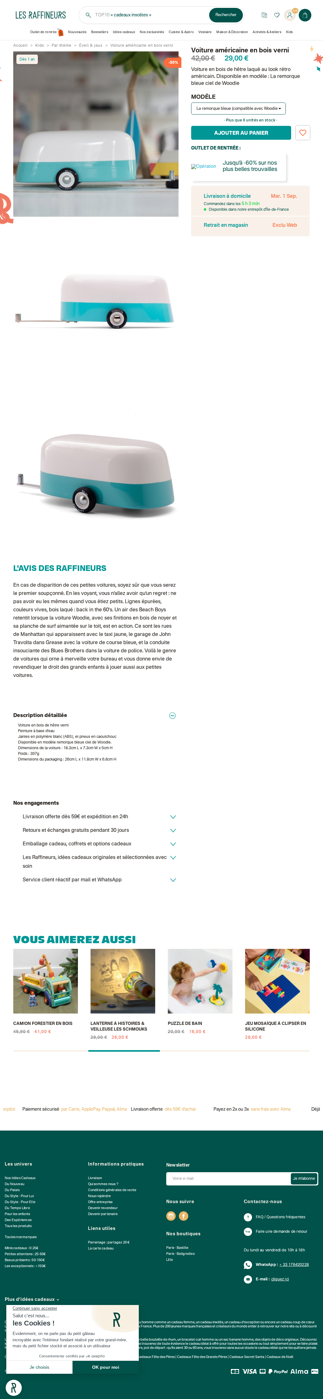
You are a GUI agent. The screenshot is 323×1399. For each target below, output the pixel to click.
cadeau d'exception (244, 1322)
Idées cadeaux (124, 32)
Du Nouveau (14, 1184)
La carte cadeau (101, 1248)
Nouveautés (77, 32)
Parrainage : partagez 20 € (109, 1242)
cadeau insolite (211, 1322)
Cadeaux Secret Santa (246, 1357)
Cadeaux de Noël (280, 1357)
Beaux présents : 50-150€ (25, 1260)
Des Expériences (18, 1220)
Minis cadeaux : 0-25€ (21, 1248)
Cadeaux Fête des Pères (156, 1357)
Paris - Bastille (177, 1248)
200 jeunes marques (180, 1326)
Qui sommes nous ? (103, 1184)
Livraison (95, 1178)
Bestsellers (99, 32)
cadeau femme (183, 1322)
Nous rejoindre (99, 1196)
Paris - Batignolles (180, 1254)
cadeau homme (141, 1322)
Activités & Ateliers (267, 32)
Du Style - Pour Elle (20, 1202)
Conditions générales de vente (112, 1190)
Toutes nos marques (21, 1237)
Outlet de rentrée (43, 32)
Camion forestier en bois (43, 1024)
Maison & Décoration (232, 32)
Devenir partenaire (103, 1214)
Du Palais (12, 1190)
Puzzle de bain (185, 1024)
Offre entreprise (100, 1202)
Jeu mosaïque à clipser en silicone (275, 1027)
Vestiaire (205, 32)
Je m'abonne (304, 1179)
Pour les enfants (17, 1214)
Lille (169, 1260)
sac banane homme (238, 1340)
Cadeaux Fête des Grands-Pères (202, 1357)
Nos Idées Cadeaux (20, 1178)
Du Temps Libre (17, 1208)
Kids (289, 32)
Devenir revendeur (103, 1208)
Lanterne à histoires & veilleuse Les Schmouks (119, 1027)
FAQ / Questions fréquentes (280, 1217)
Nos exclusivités (152, 32)
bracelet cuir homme (198, 1340)
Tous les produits (18, 1226)
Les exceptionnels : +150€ (25, 1266)
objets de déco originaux (280, 1340)
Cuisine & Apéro (181, 32)
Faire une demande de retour (281, 1232)
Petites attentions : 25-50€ (25, 1254)
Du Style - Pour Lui (19, 1196)
